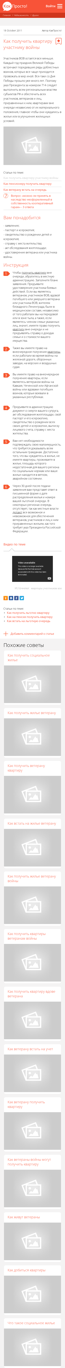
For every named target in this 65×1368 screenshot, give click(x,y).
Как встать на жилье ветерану (32, 823)
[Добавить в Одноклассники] (5, 598)
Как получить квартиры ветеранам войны (27, 936)
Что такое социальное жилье (31, 1323)
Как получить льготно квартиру (28, 613)
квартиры (53, 352)
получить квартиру (34, 273)
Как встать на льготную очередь (28, 621)
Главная (7, 15)
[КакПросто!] (15, 6)
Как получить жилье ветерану (32, 712)
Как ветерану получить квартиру (26, 1104)
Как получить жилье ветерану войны (32, 878)
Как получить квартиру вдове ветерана (31, 993)
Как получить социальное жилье (29, 657)
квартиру (18, 329)
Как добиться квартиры (26, 1270)
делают (17, 512)
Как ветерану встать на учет (30, 1049)
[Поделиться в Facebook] (16, 598)
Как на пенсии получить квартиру (30, 617)
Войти (50, 6)
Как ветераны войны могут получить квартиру (29, 1161)
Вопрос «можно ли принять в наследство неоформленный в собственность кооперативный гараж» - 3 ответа (32, 201)
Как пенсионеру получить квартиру (27, 184)
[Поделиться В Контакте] (11, 598)
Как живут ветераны (24, 1217)
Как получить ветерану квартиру (26, 768)
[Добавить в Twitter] (22, 598)
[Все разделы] (59, 6)
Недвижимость (21, 15)
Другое (35, 15)
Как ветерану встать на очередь (24, 190)
